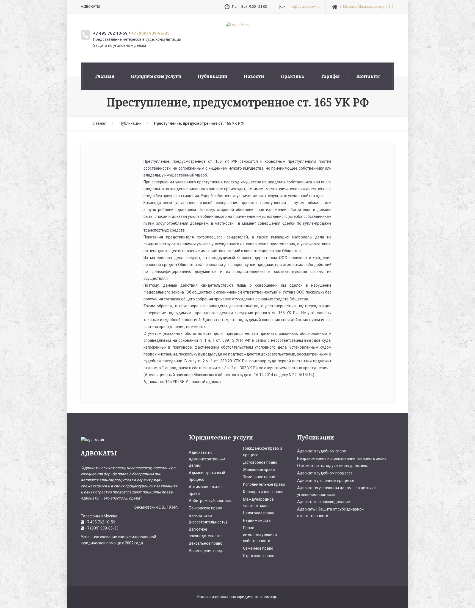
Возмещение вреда (207, 551)
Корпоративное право (263, 492)
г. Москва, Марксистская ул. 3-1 (366, 6)
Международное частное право (258, 502)
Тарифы (330, 76)
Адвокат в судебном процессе (325, 473)
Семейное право (258, 548)
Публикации (212, 76)
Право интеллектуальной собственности (260, 534)
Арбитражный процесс (210, 500)
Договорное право (260, 462)
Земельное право (259, 477)
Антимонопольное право (206, 490)
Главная (104, 76)
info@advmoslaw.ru (303, 6)
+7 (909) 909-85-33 (150, 33)
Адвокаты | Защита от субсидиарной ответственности (330, 512)
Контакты (368, 76)
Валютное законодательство (206, 532)
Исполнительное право (264, 484)
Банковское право (205, 508)
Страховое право (258, 555)
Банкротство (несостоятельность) (208, 518)
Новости (254, 76)
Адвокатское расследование (323, 502)
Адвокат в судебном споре (321, 451)
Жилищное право (259, 469)
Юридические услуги (156, 76)
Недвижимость (257, 520)
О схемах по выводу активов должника (332, 465)
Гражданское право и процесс (262, 451)
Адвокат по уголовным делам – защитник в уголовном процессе (337, 491)
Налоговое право (258, 513)
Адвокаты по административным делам (207, 459)
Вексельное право (205, 543)
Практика (292, 76)
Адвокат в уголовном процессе (325, 480)
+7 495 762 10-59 (100, 522)
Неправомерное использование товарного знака (341, 458)
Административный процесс (207, 476)
